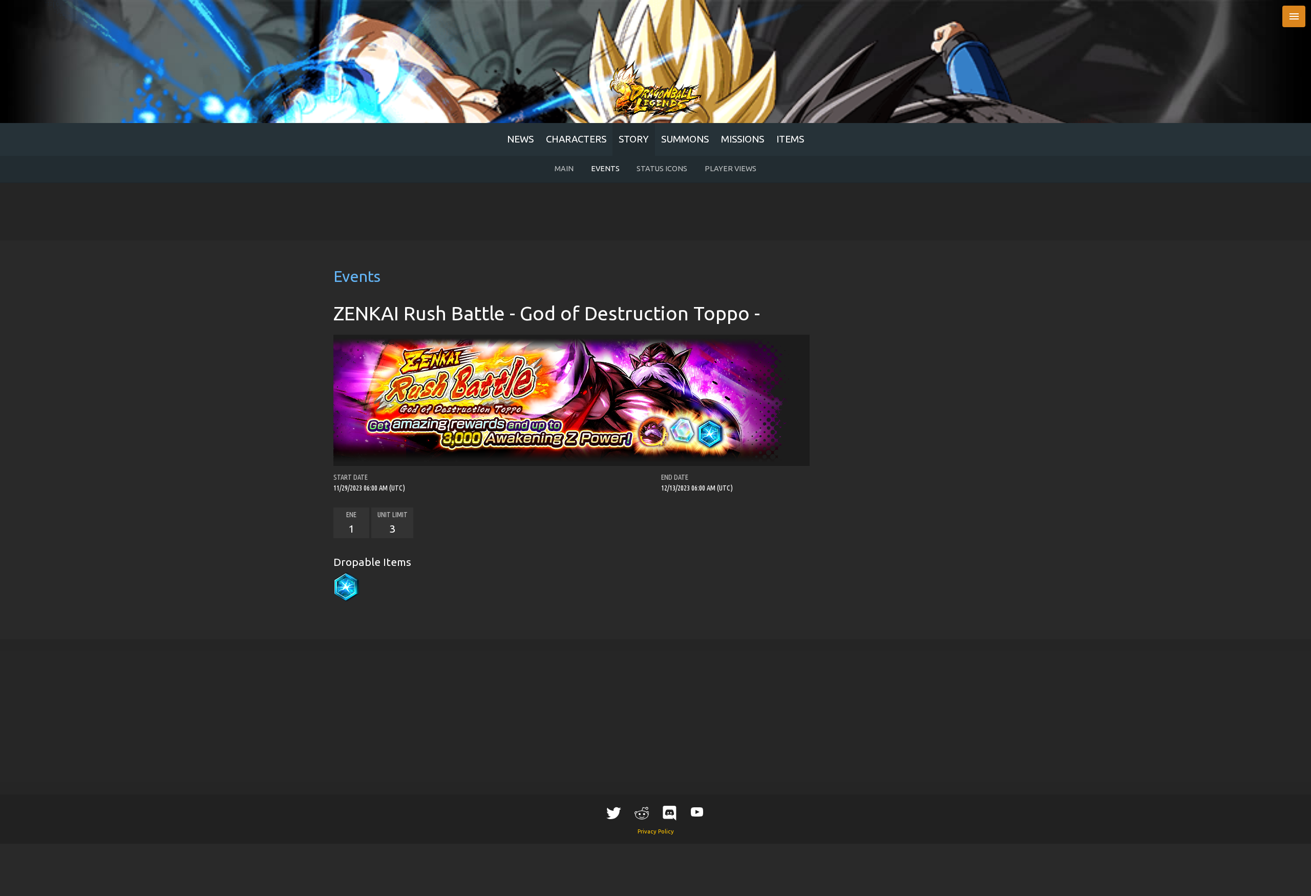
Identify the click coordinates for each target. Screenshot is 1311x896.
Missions (742, 139)
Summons (685, 139)
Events (605, 169)
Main (564, 169)
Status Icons (662, 169)
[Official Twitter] (614, 813)
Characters (576, 139)
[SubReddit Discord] (669, 813)
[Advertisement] (655, 212)
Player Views (730, 169)
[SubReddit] (641, 813)
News (520, 139)
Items (790, 139)
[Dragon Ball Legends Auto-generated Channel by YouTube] (697, 811)
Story (634, 139)
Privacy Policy (656, 831)
